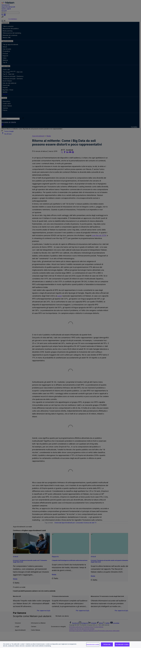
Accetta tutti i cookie (122, 644)
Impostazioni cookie (92, 644)
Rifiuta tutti (106, 644)
